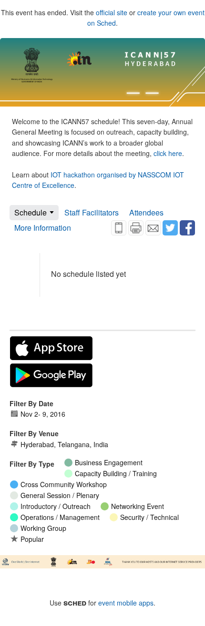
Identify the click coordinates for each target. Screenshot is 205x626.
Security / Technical (149, 517)
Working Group (43, 528)
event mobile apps (126, 602)
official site (111, 12)
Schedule (30, 212)
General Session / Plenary (59, 495)
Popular (32, 539)
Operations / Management (60, 517)
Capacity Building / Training (116, 473)
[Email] (153, 227)
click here (168, 153)
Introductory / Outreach (55, 506)
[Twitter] (170, 227)
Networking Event (137, 506)
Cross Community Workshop (63, 484)
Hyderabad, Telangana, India (64, 444)
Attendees (146, 212)
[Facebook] (187, 227)
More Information (42, 227)
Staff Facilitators (91, 212)
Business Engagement (109, 462)
